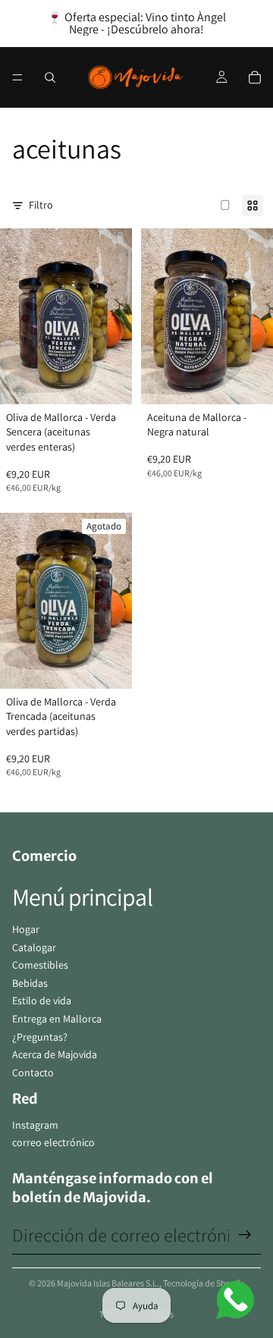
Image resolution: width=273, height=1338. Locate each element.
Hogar (25, 929)
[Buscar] (50, 77)
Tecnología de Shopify (203, 1283)
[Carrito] (254, 77)
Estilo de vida (41, 1000)
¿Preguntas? (39, 1037)
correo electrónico (53, 1142)
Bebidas (30, 983)
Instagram (35, 1125)
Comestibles (40, 965)
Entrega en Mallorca (57, 1018)
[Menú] (17, 77)
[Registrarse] (245, 1235)
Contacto (33, 1072)
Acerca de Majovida (54, 1054)
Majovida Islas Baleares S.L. (108, 1283)
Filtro (41, 205)
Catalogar (34, 947)
